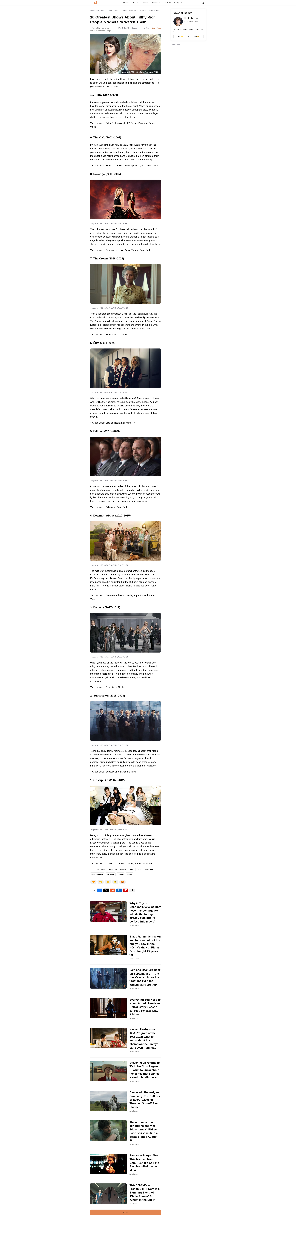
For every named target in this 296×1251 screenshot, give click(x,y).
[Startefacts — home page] (95, 2)
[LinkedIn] (119, 890)
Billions (120, 874)
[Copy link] (132, 890)
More (125, 1212)
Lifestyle (135, 3)
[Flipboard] (125, 890)
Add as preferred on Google (100, 31)
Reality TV (178, 3)
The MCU (167, 3)
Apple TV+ (113, 869)
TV (119, 3)
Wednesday (156, 3)
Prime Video (149, 869)
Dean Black (156, 28)
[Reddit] (112, 890)
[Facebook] (99, 890)
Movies (126, 3)
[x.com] (106, 890)
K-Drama (145, 3)
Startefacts (94, 10)
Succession (101, 869)
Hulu (139, 869)
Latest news (103, 10)
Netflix (132, 869)
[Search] (203, 3)
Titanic (129, 874)
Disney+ (123, 869)
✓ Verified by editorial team (100, 28)
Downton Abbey (97, 874)
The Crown (110, 874)
